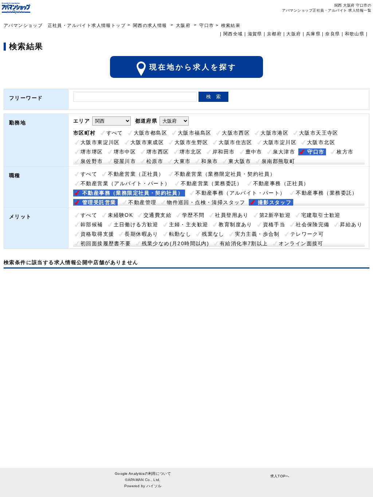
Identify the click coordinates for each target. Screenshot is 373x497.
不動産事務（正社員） (281, 183)
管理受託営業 (99, 202)
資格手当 (274, 224)
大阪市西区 (236, 133)
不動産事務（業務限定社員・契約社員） (132, 193)
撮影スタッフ (274, 202)
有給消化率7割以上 (244, 243)
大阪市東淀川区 (100, 142)
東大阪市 (239, 161)
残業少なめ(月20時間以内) (175, 243)
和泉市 (209, 161)
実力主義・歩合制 (257, 234)
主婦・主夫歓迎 (188, 224)
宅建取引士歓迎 (321, 215)
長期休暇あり (141, 234)
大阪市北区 (321, 142)
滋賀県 (255, 33)
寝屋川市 (125, 161)
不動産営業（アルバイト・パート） (125, 183)
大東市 (182, 161)
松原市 (154, 161)
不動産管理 (142, 202)
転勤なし (180, 234)
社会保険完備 (312, 224)
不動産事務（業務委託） (326, 193)
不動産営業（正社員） (136, 174)
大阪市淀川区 (280, 142)
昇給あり (351, 224)
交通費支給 (158, 215)
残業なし (213, 234)
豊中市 (254, 152)
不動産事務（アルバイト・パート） (240, 193)
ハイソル (153, 486)
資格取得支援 (97, 234)
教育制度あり (235, 224)
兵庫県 (313, 33)
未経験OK (120, 215)
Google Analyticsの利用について (143, 474)
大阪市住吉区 (235, 142)
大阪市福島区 (194, 133)
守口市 (315, 152)
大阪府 (183, 25)
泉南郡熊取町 (278, 161)
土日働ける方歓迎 (136, 224)
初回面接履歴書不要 (106, 243)
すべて (114, 133)
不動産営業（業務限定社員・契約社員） (224, 174)
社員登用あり (231, 215)
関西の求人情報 (151, 25)
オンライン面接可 (301, 243)
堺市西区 (157, 152)
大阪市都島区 (150, 133)
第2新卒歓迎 (275, 215)
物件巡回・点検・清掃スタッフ (206, 202)
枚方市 (345, 152)
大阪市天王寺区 (318, 133)
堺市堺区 (92, 152)
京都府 (274, 33)
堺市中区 (125, 152)
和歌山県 (355, 33)
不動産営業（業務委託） (211, 183)
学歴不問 (193, 215)
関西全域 (233, 33)
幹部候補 (92, 224)
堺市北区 (191, 152)
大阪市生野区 (191, 142)
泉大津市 (284, 152)
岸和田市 (223, 152)
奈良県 (332, 33)
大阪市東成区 (147, 142)
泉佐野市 (92, 161)
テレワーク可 (307, 234)
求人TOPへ (280, 476)
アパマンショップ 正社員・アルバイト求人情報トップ (65, 25)
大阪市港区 (274, 133)
